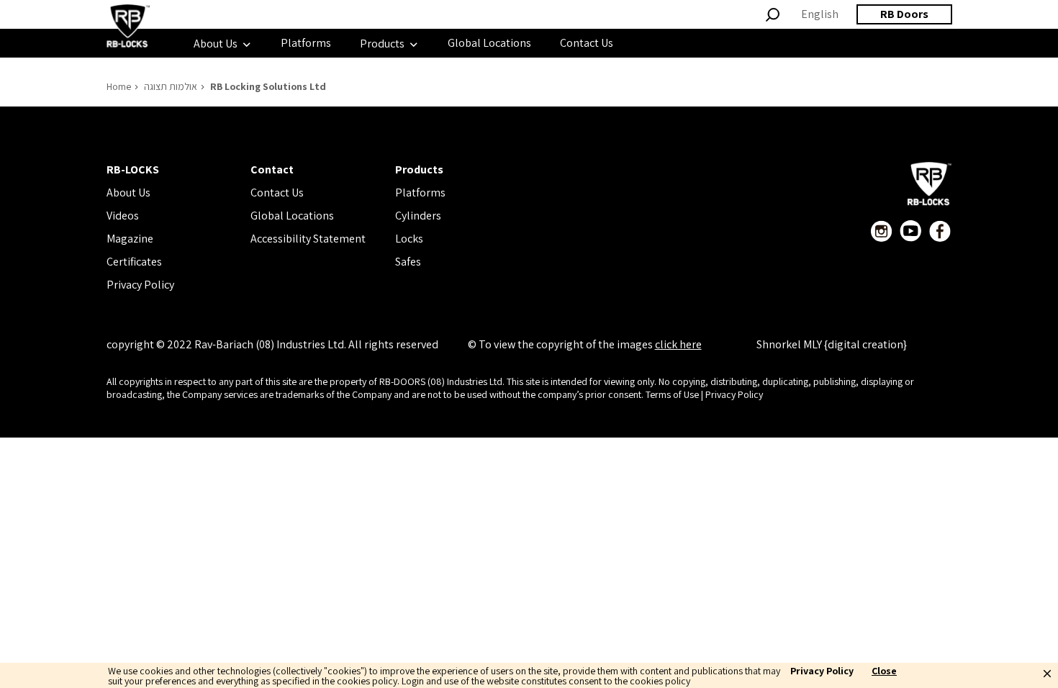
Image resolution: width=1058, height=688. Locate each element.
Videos (123, 215)
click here (678, 344)
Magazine (130, 238)
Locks (409, 238)
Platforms (420, 192)
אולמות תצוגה (170, 86)
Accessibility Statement (308, 238)
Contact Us (277, 192)
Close (884, 671)
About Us (128, 192)
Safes (408, 261)
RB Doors (904, 14)
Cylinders (418, 215)
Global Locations (292, 215)
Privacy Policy (140, 284)
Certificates (134, 261)
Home (119, 86)
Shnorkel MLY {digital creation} (831, 344)
